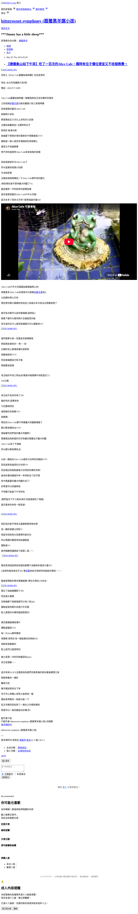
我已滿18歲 (6, 909)
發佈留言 (5, 777)
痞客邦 (22, 740)
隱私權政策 (84, 877)
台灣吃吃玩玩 (24, 751)
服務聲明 (94, 877)
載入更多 (5, 761)
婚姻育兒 (23, 41)
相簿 (8, 46)
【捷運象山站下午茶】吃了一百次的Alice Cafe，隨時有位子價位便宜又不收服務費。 (67, 64)
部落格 (9, 49)
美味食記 (22, 748)
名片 (8, 52)
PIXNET (49, 877)
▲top (3, 755)
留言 (28, 740)
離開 (15, 909)
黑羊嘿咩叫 (6, 725)
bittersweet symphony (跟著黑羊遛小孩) (38, 20)
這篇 (28, 571)
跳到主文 (5, 28)
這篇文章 (14, 103)
